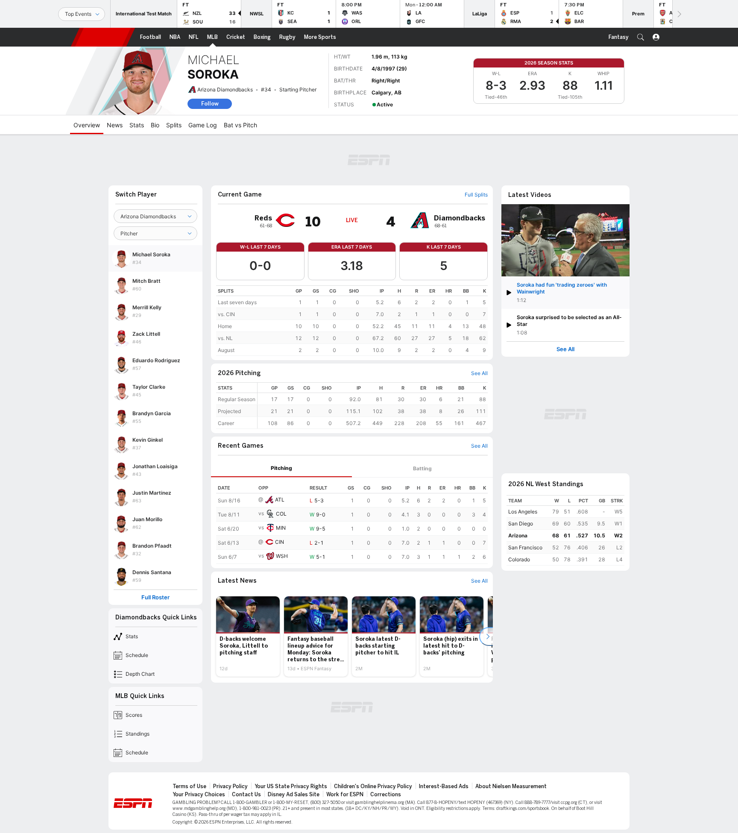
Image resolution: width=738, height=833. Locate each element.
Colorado (519, 559)
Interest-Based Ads (444, 786)
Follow (210, 103)
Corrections (385, 795)
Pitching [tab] (281, 468)
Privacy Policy (230, 786)
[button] (640, 37)
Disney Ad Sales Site (293, 795)
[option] (248, 636)
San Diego (520, 523)
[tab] (281, 468)
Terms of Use (189, 786)
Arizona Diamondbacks (225, 89)
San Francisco (525, 547)
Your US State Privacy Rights (291, 786)
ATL (279, 499)
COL (281, 513)
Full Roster (155, 597)
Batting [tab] (422, 468)
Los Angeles (522, 511)
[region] (352, 320)
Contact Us (246, 795)
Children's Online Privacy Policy (373, 786)
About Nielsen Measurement (511, 786)
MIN (281, 528)
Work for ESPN (344, 795)
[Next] (678, 14)
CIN (279, 542)
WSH (282, 556)
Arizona (517, 535)
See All (565, 349)
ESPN (102, 37)
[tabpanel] (352, 521)
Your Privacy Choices (199, 795)
